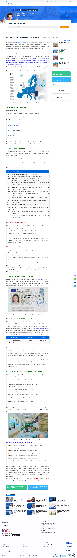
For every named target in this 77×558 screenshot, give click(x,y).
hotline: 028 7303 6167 (35, 478)
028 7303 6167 (6, 527)
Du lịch (24, 3)
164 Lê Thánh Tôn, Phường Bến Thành (48, 524)
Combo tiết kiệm (26, 551)
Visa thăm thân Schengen (14, 128)
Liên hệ (3, 544)
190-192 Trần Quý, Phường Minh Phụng (48, 523)
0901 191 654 (60, 97)
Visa (34, 3)
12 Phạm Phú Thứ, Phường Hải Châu (48, 532)
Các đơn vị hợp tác (5, 546)
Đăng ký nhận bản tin (47, 548)
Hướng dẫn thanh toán (47, 544)
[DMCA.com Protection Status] (71, 555)
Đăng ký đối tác (46, 551)
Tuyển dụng (45, 542)
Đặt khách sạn (25, 546)
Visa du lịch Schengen (14, 122)
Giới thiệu (4, 542)
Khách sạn (30, 3)
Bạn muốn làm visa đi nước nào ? (17, 23)
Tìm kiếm (65, 27)
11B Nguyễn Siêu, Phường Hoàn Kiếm (48, 528)
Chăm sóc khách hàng (47, 546)
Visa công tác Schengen (14, 125)
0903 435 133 (60, 92)
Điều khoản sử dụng (6, 551)
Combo (37, 3)
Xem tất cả (66, 40)
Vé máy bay (20, 3)
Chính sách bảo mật (6, 548)
